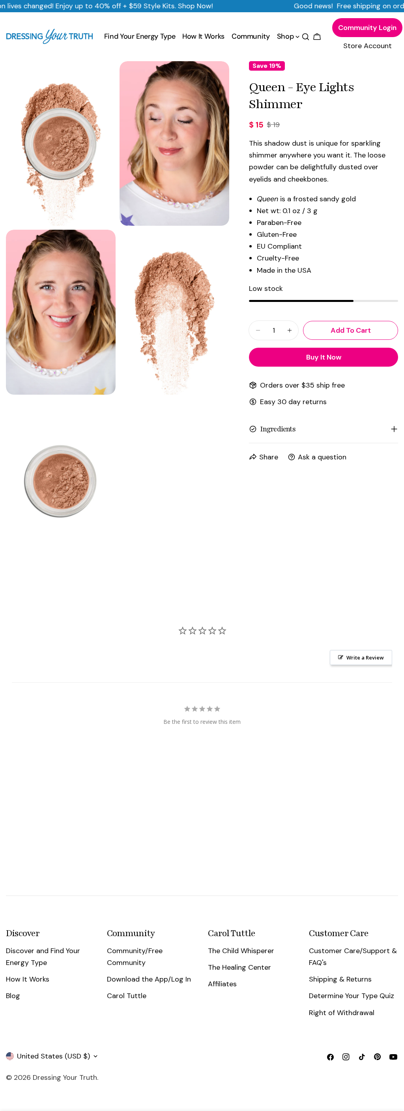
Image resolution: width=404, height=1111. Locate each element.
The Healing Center (239, 967)
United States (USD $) (53, 1056)
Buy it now (323, 357)
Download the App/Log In (149, 979)
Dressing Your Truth (65, 1077)
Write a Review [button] (365, 657)
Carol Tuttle (126, 995)
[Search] (305, 37)
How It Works (27, 979)
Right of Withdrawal (341, 1012)
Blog (13, 995)
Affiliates (222, 984)
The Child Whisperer (241, 950)
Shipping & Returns (340, 979)
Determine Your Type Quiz (351, 995)
